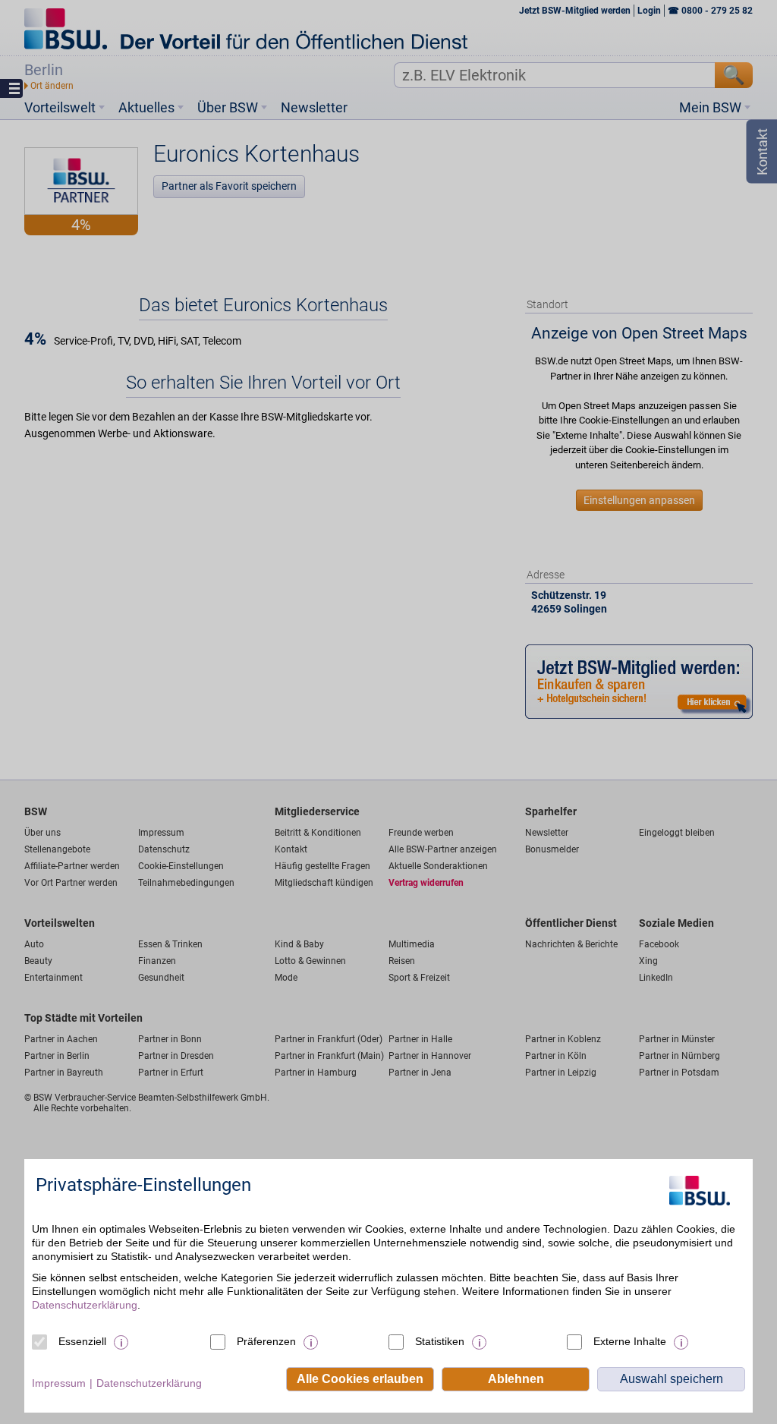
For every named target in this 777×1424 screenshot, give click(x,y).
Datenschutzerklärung (84, 1305)
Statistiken (439, 1341)
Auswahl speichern (671, 1378)
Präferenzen (266, 1341)
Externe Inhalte (629, 1341)
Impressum (59, 1383)
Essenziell (82, 1341)
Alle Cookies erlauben (360, 1378)
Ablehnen (516, 1378)
